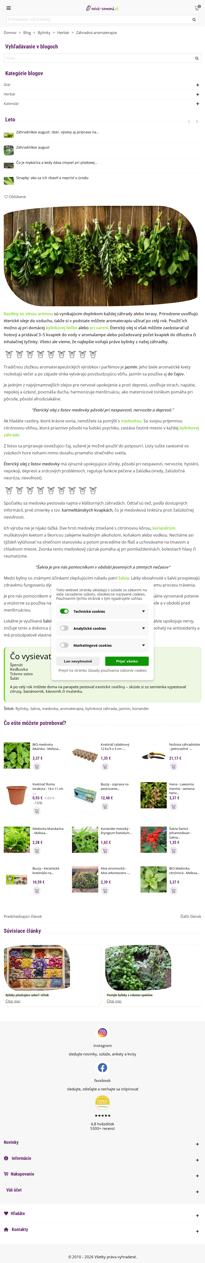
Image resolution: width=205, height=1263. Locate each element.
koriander (140, 708)
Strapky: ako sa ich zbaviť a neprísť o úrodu (52, 178)
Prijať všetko (127, 661)
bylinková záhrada (101, 708)
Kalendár (11, 103)
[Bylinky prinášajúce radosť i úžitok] (37, 967)
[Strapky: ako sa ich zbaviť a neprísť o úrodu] (9, 181)
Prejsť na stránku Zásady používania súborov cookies (102, 670)
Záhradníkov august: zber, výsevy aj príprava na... (57, 132)
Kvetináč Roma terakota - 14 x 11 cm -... (47, 788)
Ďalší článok (190, 916)
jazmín (124, 708)
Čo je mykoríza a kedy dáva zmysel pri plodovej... (57, 163)
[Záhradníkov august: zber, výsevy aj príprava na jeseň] (9, 135)
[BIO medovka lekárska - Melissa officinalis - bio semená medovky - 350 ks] (17, 754)
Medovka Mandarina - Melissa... (48, 831)
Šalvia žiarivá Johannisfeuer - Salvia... (180, 833)
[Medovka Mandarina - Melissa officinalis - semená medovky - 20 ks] (17, 839)
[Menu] (8, 7)
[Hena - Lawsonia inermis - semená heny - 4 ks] (153, 794)
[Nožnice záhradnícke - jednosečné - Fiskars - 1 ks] (153, 754)
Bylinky (22, 708)
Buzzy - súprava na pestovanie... (114, 786)
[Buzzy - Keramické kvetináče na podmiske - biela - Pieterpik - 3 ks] (17, 879)
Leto (10, 119)
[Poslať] (194, 19)
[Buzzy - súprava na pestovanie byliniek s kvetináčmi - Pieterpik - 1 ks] (85, 794)
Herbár (10, 94)
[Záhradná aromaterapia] (101, 255)
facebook (102, 1080)
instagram (103, 1045)
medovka (50, 708)
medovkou (131, 421)
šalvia (123, 578)
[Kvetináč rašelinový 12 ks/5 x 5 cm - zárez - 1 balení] (85, 754)
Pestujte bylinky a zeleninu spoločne (129, 995)
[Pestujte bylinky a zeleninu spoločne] (138, 967)
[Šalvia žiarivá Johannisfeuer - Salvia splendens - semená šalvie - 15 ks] (153, 839)
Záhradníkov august (33, 147)
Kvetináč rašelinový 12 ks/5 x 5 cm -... (115, 746)
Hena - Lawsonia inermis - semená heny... (181, 788)
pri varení (99, 327)
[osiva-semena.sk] (102, 7)
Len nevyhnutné (78, 661)
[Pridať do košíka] (36, 766)
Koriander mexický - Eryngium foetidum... (116, 831)
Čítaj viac (13, 1001)
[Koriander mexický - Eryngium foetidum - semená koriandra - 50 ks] (85, 839)
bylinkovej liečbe (61, 327)
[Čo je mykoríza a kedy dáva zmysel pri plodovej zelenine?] (9, 166)
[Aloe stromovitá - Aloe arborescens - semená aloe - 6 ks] (85, 879)
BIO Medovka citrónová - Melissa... (184, 870)
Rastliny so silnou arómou (28, 313)
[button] (189, 121)
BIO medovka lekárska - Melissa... (46, 746)
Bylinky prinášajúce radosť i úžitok (27, 995)
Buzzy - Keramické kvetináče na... (45, 870)
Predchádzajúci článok (23, 916)
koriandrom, (164, 528)
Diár (7, 84)
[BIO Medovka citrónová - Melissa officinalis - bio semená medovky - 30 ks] (153, 879)
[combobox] (98, 19)
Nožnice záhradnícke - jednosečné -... (184, 746)
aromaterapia (71, 708)
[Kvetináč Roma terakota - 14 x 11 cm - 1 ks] (17, 794)
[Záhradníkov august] (9, 150)
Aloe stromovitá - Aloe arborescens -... (115, 870)
